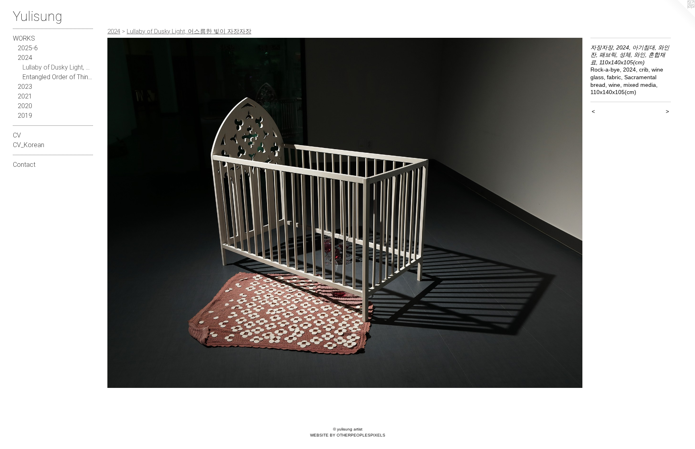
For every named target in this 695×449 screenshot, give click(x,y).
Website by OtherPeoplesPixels (347, 435)
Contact (24, 164)
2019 (25, 115)
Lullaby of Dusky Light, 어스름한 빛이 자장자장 (58, 67)
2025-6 (28, 48)
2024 (25, 58)
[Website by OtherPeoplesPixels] (679, 16)
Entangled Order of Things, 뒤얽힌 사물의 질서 (58, 77)
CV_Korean (28, 145)
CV (17, 135)
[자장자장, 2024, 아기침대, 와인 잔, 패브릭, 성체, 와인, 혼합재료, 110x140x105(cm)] (344, 213)
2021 (25, 96)
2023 (25, 86)
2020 (25, 106)
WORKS (24, 38)
